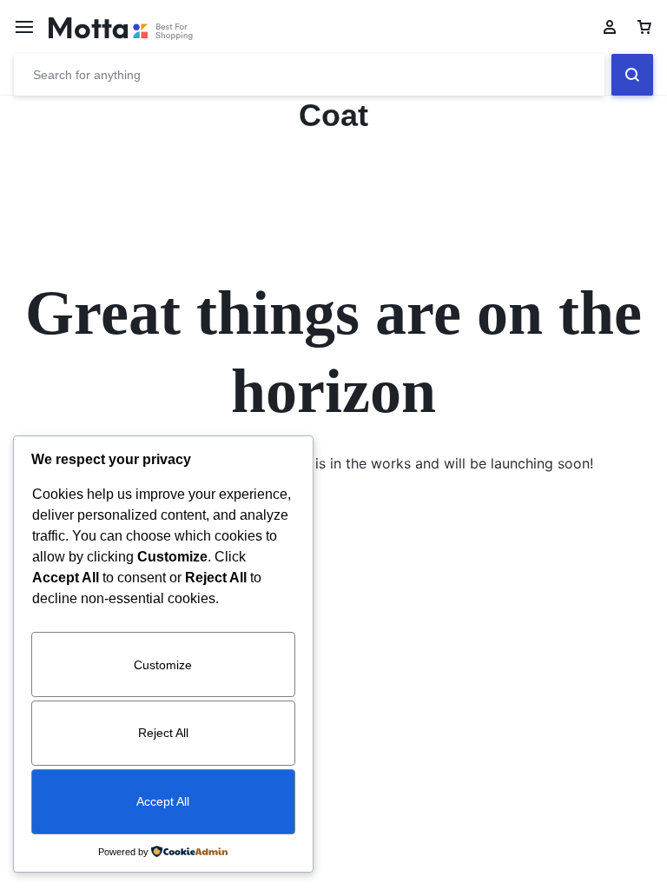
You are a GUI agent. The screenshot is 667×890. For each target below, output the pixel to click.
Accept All (162, 801)
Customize (163, 665)
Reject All (163, 733)
